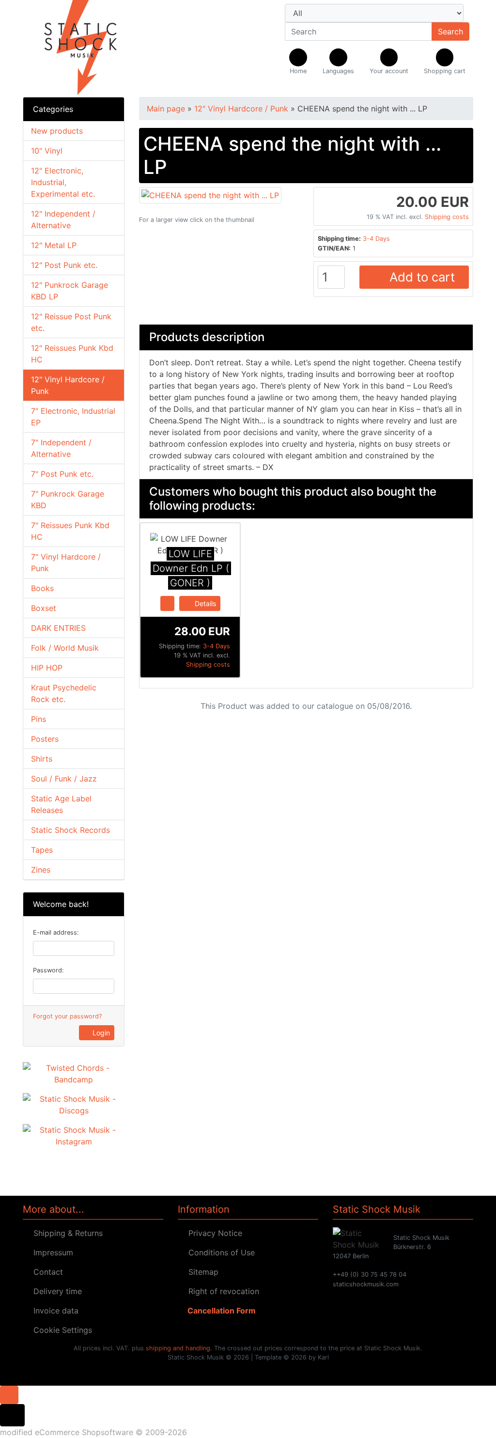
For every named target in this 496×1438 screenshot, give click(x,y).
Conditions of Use (219, 1252)
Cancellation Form (220, 1310)
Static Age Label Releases (61, 804)
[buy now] (167, 603)
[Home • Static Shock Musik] (93, 48)
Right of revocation (221, 1291)
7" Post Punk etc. (62, 474)
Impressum (51, 1252)
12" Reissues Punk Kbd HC (72, 353)
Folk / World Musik (65, 648)
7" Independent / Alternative (61, 448)
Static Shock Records (70, 830)
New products (57, 131)
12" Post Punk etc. (64, 265)
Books (42, 588)
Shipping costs (447, 216)
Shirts (41, 759)
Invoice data (53, 1310)
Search (450, 31)
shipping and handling (178, 1348)
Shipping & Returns (66, 1233)
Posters (45, 739)
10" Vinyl (46, 151)
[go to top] (9, 1394)
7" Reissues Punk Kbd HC (70, 531)
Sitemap (201, 1272)
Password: (48, 970)
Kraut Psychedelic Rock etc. (63, 693)
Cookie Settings (60, 1330)
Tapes (42, 850)
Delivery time (55, 1291)
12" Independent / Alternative (63, 219)
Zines (40, 870)
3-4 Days (376, 238)
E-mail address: (56, 932)
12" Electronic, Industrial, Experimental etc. (63, 182)
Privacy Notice (213, 1233)
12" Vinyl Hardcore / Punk (68, 385)
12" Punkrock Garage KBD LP (69, 290)
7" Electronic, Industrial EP (73, 416)
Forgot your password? (67, 1016)
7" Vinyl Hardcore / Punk (66, 562)
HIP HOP (46, 667)
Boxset (43, 608)
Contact (46, 1272)
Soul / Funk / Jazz (64, 778)
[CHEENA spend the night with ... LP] (210, 194)
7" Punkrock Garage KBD (67, 499)
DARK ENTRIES (58, 628)
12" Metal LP (54, 245)
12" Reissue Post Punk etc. (71, 322)
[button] (338, 62)
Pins (38, 719)
